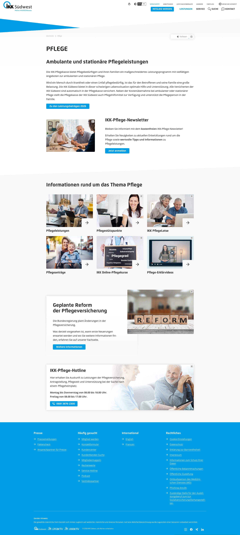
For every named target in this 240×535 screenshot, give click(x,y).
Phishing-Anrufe (178, 487)
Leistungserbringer (185, 4)
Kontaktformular (90, 444)
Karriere (199, 4)
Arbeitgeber (168, 4)
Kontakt (230, 9)
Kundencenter (89, 449)
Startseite (50, 36)
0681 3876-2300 (65, 404)
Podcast (86, 475)
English (129, 439)
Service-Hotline (90, 470)
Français (130, 444)
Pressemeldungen (47, 439)
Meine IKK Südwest (229, 4)
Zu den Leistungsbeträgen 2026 (68, 106)
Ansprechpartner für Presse (52, 449)
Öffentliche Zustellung (181, 473)
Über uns (210, 4)
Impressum (176, 454)
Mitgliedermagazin (91, 460)
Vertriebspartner (90, 481)
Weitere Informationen (69, 347)
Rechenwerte (88, 465)
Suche (215, 9)
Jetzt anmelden (117, 151)
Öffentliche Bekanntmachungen (186, 468)
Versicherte (154, 4)
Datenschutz (176, 444)
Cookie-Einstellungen (181, 439)
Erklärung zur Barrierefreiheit (185, 449)
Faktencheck (44, 444)
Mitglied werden (162, 9)
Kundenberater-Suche (93, 454)
